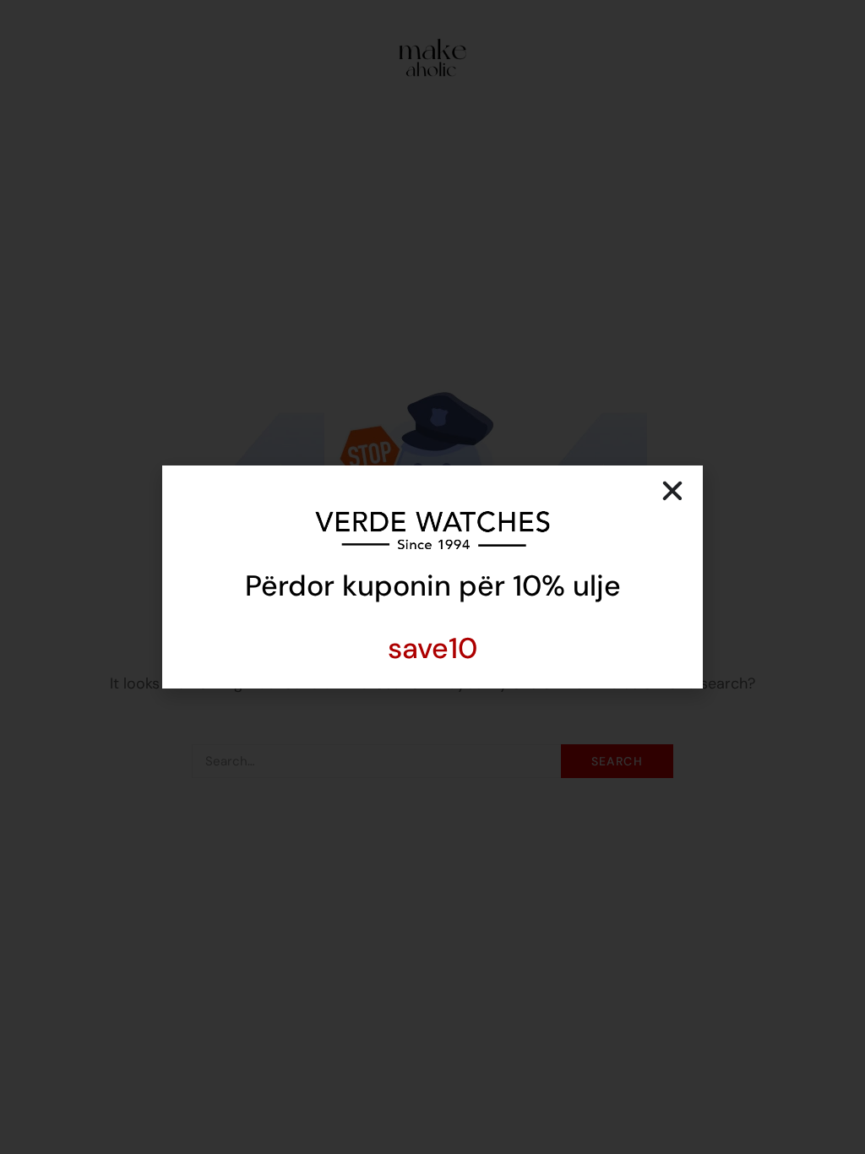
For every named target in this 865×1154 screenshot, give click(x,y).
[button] (672, 490)
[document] (432, 577)
